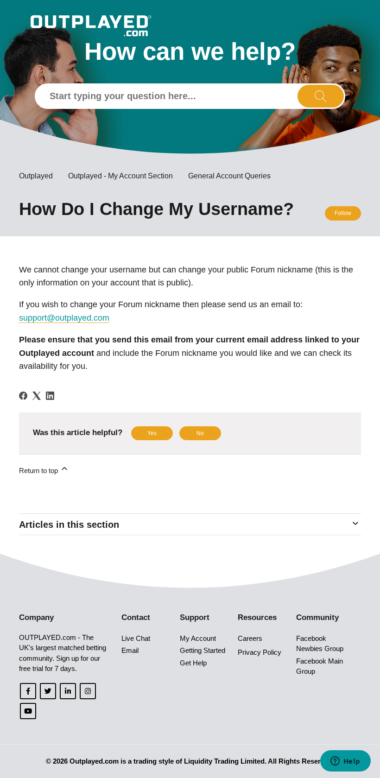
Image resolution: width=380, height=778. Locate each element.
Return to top (39, 470)
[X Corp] (36, 396)
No (200, 433)
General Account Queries (229, 176)
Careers (250, 638)
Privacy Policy (259, 652)
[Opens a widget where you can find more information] (345, 761)
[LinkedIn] (50, 396)
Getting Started (202, 650)
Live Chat (135, 638)
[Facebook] (23, 396)
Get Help (193, 663)
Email (130, 650)
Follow (343, 213)
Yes (152, 433)
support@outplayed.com (64, 318)
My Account (198, 638)
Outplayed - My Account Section (120, 176)
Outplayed (36, 176)
